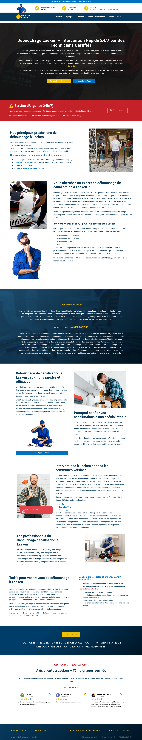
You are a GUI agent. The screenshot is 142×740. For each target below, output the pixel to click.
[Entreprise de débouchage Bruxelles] (27, 16)
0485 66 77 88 (44, 9)
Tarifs (111, 17)
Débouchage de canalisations (25, 160)
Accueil (59, 17)
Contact (120, 17)
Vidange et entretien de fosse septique (29, 168)
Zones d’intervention (96, 17)
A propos (69, 17)
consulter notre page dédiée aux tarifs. (24, 615)
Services (80, 17)
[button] (123, 702)
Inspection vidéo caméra (23, 162)
